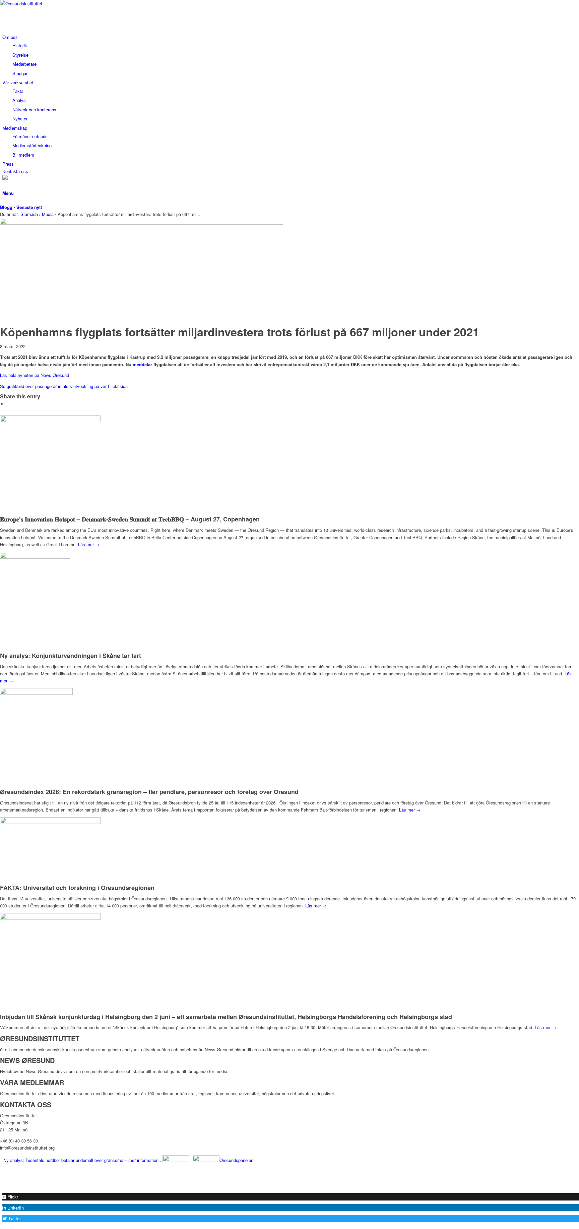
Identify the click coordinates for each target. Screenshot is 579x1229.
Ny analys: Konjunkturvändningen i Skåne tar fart (70, 655)
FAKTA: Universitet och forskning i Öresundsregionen (77, 887)
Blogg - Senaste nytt (21, 207)
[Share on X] (8, 404)
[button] (10, 1196)
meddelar (142, 364)
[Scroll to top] (1, 1185)
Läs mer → (89, 544)
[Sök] (4, 185)
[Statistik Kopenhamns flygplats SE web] (141, 223)
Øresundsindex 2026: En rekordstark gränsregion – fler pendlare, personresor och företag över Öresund (149, 791)
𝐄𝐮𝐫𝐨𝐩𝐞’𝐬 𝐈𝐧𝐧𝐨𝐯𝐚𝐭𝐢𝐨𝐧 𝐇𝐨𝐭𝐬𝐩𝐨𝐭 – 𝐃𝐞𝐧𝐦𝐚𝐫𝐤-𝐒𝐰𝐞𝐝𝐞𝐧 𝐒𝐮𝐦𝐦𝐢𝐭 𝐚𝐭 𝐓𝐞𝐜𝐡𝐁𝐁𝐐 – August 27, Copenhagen (130, 519)
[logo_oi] (50, 3)
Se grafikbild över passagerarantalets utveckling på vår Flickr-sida (64, 386)
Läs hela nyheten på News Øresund (34, 375)
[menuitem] (290, 55)
